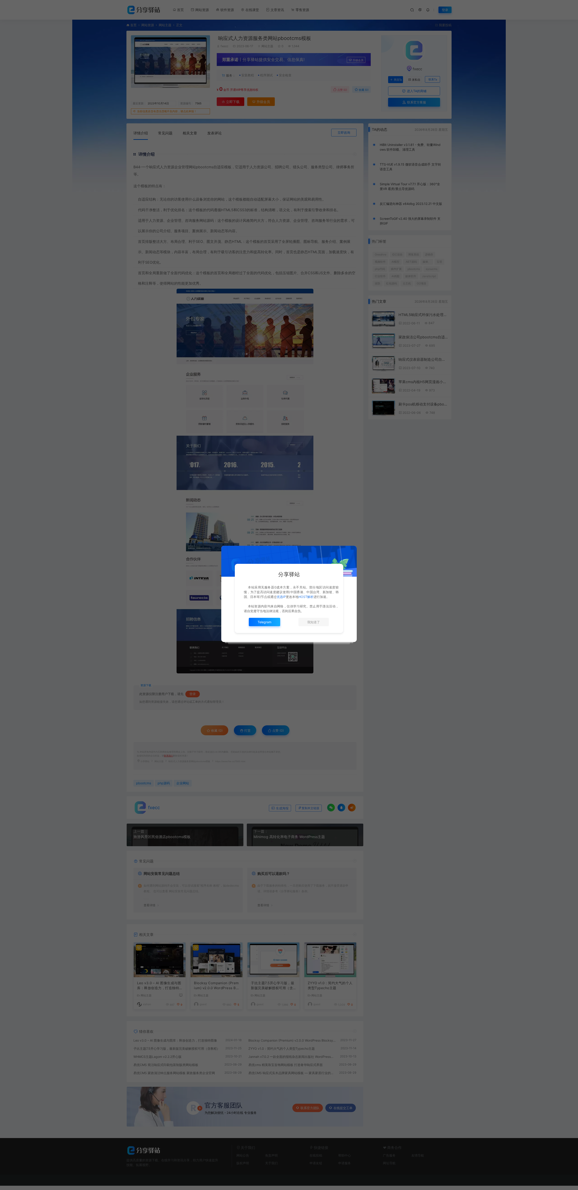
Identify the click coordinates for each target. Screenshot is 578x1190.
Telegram (264, 622)
